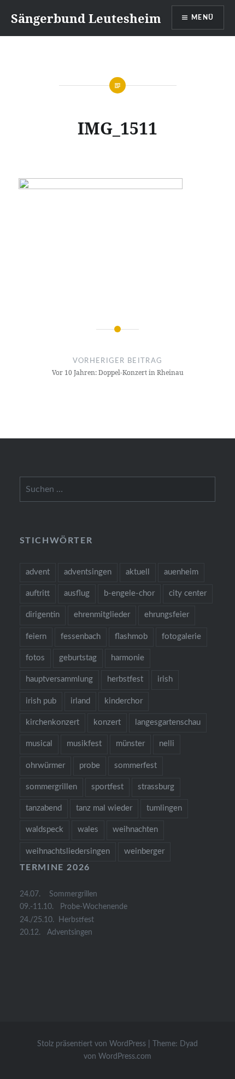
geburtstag (78, 658)
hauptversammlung (59, 679)
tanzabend (44, 808)
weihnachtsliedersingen (68, 851)
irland (80, 701)
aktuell (138, 572)
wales (88, 829)
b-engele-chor (129, 593)
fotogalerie (181, 636)
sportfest (107, 787)
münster (130, 744)
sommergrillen (51, 787)
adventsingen (87, 572)
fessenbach (81, 636)
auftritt (38, 593)
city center (188, 593)
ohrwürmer (45, 765)
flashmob (131, 636)
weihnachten (135, 829)
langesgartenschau (168, 722)
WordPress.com (124, 1056)
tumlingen (164, 808)
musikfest (84, 744)
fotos (35, 658)
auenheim (181, 572)
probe (89, 765)
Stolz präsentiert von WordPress (91, 1044)
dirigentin (43, 615)
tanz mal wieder (104, 808)
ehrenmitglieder (102, 615)
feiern (36, 636)
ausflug (77, 593)
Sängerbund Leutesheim (86, 18)
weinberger (144, 851)
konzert (107, 722)
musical (39, 744)
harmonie (127, 658)
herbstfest (125, 679)
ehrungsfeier (166, 615)
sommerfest (135, 765)
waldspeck (44, 829)
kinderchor (123, 701)
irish (165, 679)
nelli (166, 744)
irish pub (41, 701)
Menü (202, 17)
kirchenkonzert (52, 722)
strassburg (156, 787)
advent (38, 572)
